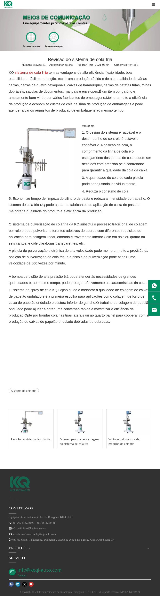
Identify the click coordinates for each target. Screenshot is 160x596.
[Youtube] (31, 584)
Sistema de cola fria (23, 391)
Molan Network (130, 592)
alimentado (131, 65)
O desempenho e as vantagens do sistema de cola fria (79, 441)
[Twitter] (24, 584)
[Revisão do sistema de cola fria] (31, 422)
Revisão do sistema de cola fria (31, 439)
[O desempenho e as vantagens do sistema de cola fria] (80, 422)
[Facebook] (11, 584)
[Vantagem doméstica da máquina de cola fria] (129, 422)
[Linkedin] (17, 584)
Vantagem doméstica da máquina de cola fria (123, 441)
